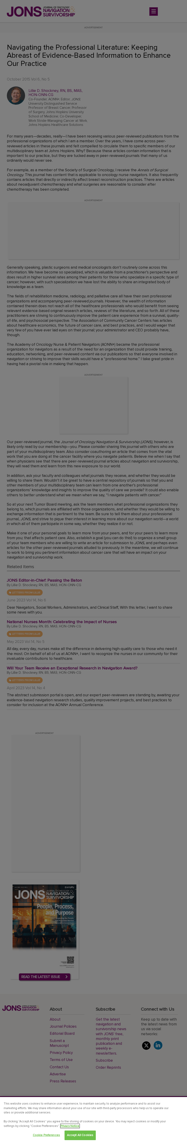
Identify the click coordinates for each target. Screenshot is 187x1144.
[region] (93, 1120)
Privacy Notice (70, 1126)
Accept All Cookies (80, 1135)
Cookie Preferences (46, 1135)
